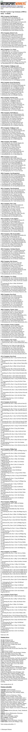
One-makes (20, 6)
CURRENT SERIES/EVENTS (8, 6)
